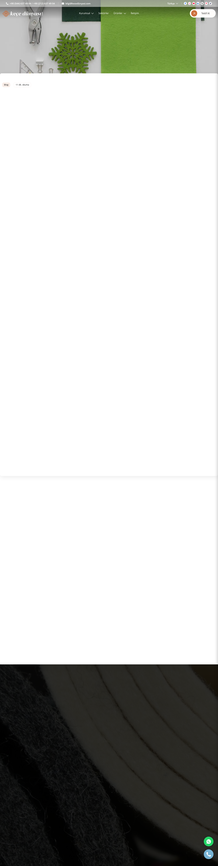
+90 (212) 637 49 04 (44, 3)
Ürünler (118, 13)
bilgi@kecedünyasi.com (77, 3)
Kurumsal (84, 13)
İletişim (135, 13)
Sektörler (103, 13)
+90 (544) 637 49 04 (20, 3)
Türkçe (171, 3)
